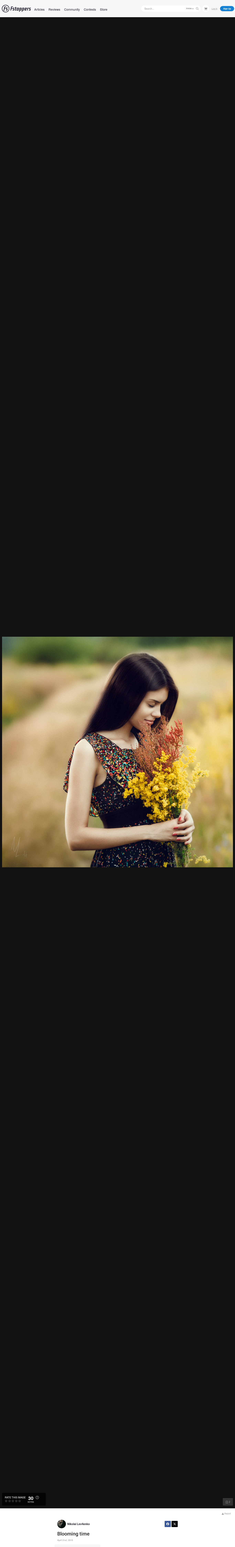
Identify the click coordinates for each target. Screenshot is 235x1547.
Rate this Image (15, 1497)
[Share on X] (175, 1524)
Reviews (54, 9)
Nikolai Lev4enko (78, 1524)
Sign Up (227, 8)
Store (103, 9)
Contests (90, 9)
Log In (214, 8)
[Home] (16, 8)
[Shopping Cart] (205, 8)
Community (72, 9)
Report (227, 1513)
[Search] (197, 8)
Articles (39, 9)
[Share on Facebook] (168, 1524)
